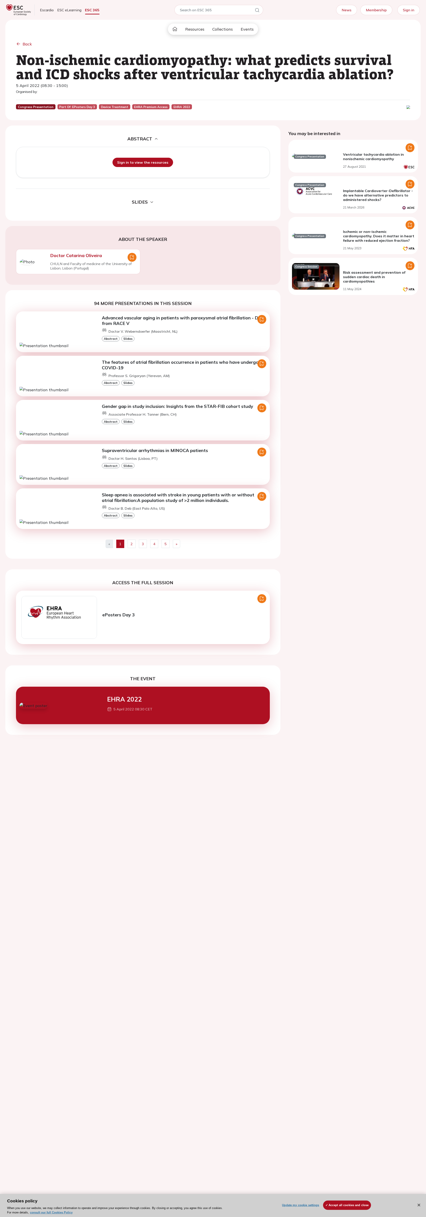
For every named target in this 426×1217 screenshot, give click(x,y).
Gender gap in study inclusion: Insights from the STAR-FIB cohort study (177, 406)
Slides (127, 338)
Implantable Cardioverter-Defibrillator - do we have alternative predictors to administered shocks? (378, 195)
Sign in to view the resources (142, 162)
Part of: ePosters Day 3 (77, 106)
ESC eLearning (69, 10)
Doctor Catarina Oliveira (76, 255)
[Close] (419, 1205)
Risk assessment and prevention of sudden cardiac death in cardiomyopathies (374, 276)
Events (247, 29)
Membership (376, 10)
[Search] (257, 11)
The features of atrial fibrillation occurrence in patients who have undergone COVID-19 (183, 364)
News (346, 10)
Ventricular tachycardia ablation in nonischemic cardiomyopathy (373, 156)
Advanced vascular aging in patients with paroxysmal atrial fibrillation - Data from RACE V (184, 320)
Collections (222, 29)
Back (27, 44)
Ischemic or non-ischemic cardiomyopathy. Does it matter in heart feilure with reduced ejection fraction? (378, 236)
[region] (213, 1205)
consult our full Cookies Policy (51, 1212)
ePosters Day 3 (118, 614)
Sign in (408, 10)
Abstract (111, 338)
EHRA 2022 (124, 699)
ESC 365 (92, 10)
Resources (194, 29)
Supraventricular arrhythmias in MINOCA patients (155, 450)
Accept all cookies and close (349, 1205)
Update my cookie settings (300, 1205)
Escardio (47, 10)
